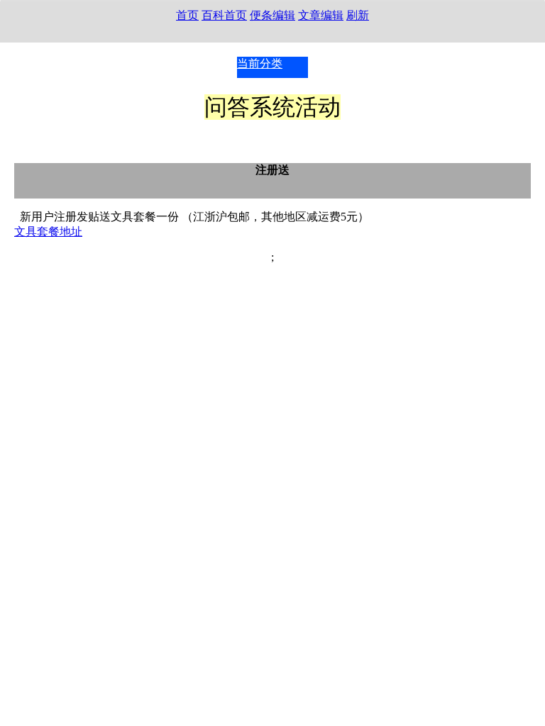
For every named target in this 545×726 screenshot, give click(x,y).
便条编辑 (272, 15)
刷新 (357, 15)
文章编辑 (320, 15)
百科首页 (224, 15)
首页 (187, 15)
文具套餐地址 (48, 231)
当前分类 (259, 63)
